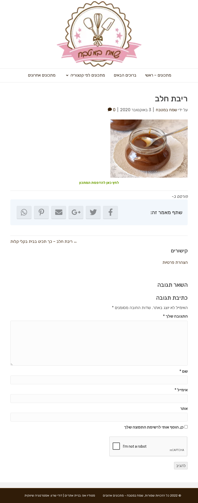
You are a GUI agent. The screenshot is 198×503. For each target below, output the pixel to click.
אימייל (181, 389)
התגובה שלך (175, 316)
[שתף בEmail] (58, 212)
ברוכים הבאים (125, 75)
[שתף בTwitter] (93, 212)
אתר (184, 408)
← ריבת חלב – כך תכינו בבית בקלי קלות (44, 241)
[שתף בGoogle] (76, 212)
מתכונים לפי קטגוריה (87, 75)
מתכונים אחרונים (41, 75)
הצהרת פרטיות (175, 262)
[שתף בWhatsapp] (24, 212)
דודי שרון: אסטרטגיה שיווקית (43, 495)
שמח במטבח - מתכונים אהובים (123, 495)
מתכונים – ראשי (158, 75)
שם (183, 371)
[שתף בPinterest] (41, 212)
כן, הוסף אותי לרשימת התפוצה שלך (154, 427)
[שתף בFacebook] (110, 212)
